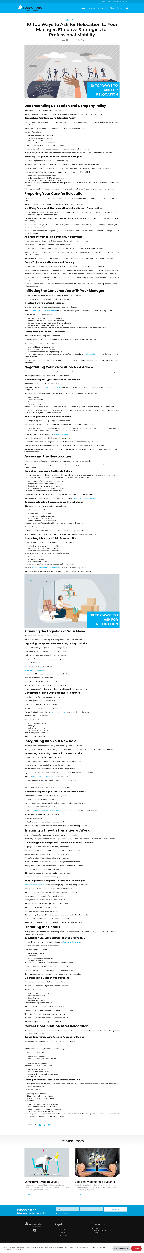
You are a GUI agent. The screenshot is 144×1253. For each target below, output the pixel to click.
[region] (72, 1248)
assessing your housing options (84, 498)
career (117, 198)
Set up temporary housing (34, 670)
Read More (28, 1194)
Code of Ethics (62, 1235)
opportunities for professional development (49, 811)
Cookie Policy (61, 1232)
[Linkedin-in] (34, 1230)
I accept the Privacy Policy (67, 1214)
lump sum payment (52, 387)
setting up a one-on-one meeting (43, 311)
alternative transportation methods (45, 568)
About (83, 8)
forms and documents (71, 942)
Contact (120, 8)
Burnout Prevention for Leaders (41, 1182)
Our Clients (102, 8)
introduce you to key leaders (43, 776)
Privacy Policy (62, 1229)
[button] (40, 1125)
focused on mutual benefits (63, 434)
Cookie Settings (121, 1249)
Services (92, 8)
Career (75, 20)
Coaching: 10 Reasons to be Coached (95, 1182)
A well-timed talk (89, 354)
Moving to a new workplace (35, 885)
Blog (112, 8)
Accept (136, 1249)
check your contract (58, 712)
